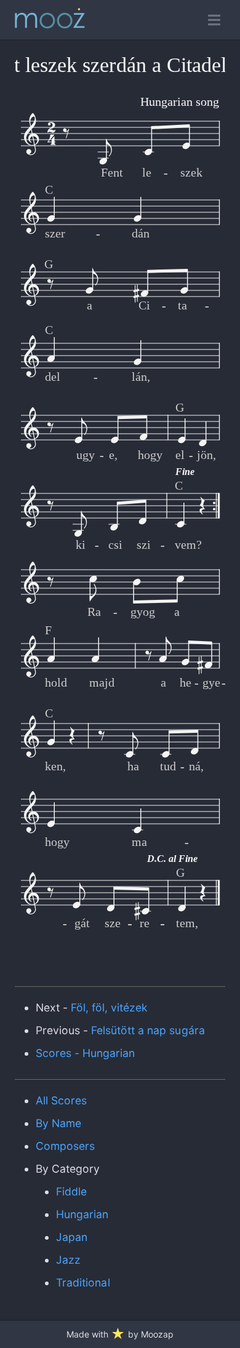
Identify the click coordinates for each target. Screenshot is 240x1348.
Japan (71, 1236)
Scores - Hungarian (85, 1053)
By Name (58, 1123)
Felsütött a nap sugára (148, 1030)
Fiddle (71, 1191)
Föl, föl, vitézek (109, 1007)
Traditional (83, 1282)
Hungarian (82, 1214)
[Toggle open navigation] (214, 20)
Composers (65, 1145)
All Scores (61, 1100)
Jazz (68, 1259)
